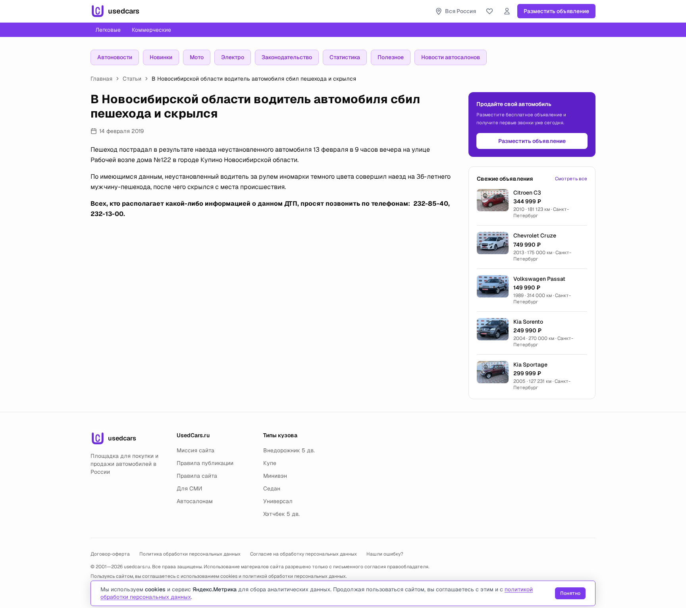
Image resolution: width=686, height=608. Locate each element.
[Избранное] (489, 11)
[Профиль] (507, 11)
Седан (271, 488)
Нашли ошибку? (384, 554)
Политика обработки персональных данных (190, 554)
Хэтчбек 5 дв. (281, 513)
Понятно (570, 593)
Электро (232, 57)
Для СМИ (189, 488)
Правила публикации (205, 463)
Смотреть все (571, 179)
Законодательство (287, 57)
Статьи (132, 78)
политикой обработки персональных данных (294, 576)
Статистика (345, 57)
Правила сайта (197, 475)
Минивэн (275, 475)
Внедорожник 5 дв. (289, 450)
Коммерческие (151, 29)
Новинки (161, 57)
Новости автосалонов (450, 57)
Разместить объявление (556, 11)
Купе (269, 463)
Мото (197, 57)
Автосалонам (195, 501)
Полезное (391, 57)
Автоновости (114, 57)
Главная (101, 78)
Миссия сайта (195, 450)
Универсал (278, 501)
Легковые (108, 29)
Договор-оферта (110, 554)
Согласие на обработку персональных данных (303, 554)
